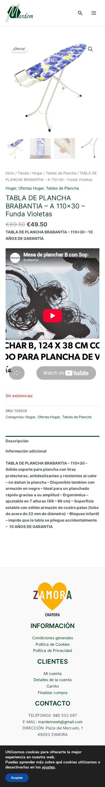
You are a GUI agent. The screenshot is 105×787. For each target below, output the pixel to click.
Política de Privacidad (52, 650)
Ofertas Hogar (31, 188)
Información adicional (26, 451)
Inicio (10, 173)
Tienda (23, 173)
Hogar (37, 173)
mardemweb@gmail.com (60, 722)
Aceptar (17, 777)
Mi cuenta (53, 673)
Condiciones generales (52, 638)
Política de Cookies (53, 644)
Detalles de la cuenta (53, 679)
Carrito (52, 686)
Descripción (17, 441)
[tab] (52, 441)
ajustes (48, 767)
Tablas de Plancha (61, 173)
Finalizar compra (52, 692)
